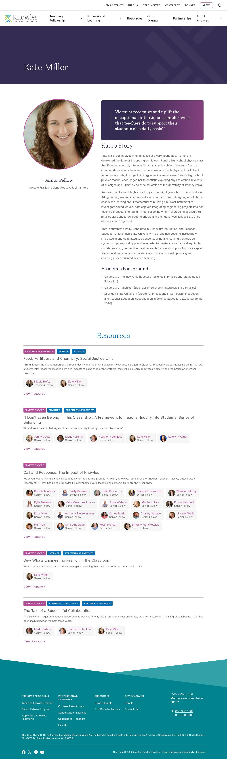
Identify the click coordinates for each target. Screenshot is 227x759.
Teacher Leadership (97, 603)
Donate (190, 5)
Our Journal (152, 18)
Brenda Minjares (44, 491)
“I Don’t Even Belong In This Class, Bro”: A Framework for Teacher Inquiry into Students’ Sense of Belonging (108, 420)
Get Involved (151, 5)
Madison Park (150, 502)
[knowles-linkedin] (36, 752)
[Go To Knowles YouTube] (42, 752)
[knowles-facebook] (23, 752)
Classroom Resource (39, 351)
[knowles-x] (30, 752)
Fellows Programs (35, 695)
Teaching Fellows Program (37, 703)
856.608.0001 (184, 711)
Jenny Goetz (42, 436)
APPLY (206, 5)
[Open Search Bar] (220, 5)
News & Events (113, 5)
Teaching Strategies (79, 410)
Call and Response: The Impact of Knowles (61, 472)
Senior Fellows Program (36, 709)
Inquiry (54, 410)
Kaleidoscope (34, 410)
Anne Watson (118, 502)
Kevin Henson (108, 524)
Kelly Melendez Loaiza (80, 502)
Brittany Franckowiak (145, 524)
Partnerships (182, 18)
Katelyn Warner (177, 436)
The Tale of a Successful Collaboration (57, 610)
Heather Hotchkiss (110, 436)
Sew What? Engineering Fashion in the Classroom (66, 560)
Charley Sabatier (151, 513)
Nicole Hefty (42, 381)
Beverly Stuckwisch (149, 491)
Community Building (63, 603)
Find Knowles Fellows (107, 709)
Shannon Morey (186, 491)
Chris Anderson (75, 524)
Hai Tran (39, 524)
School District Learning (72, 712)
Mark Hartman (74, 436)
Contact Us (172, 5)
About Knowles (202, 18)
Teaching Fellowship (57, 18)
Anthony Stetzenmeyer (79, 513)
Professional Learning (96, 18)
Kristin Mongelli (184, 502)
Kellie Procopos (112, 491)
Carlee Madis (117, 513)
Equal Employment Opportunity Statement (183, 752)
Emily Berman (78, 491)
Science (79, 351)
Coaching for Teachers (71, 718)
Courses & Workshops (71, 706)
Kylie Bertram (42, 502)
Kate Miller (75, 381)
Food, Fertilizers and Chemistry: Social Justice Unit (68, 358)
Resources (134, 18)
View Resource (34, 394)
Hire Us (133, 5)
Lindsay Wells (185, 513)
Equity (63, 351)
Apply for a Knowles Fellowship (34, 717)
